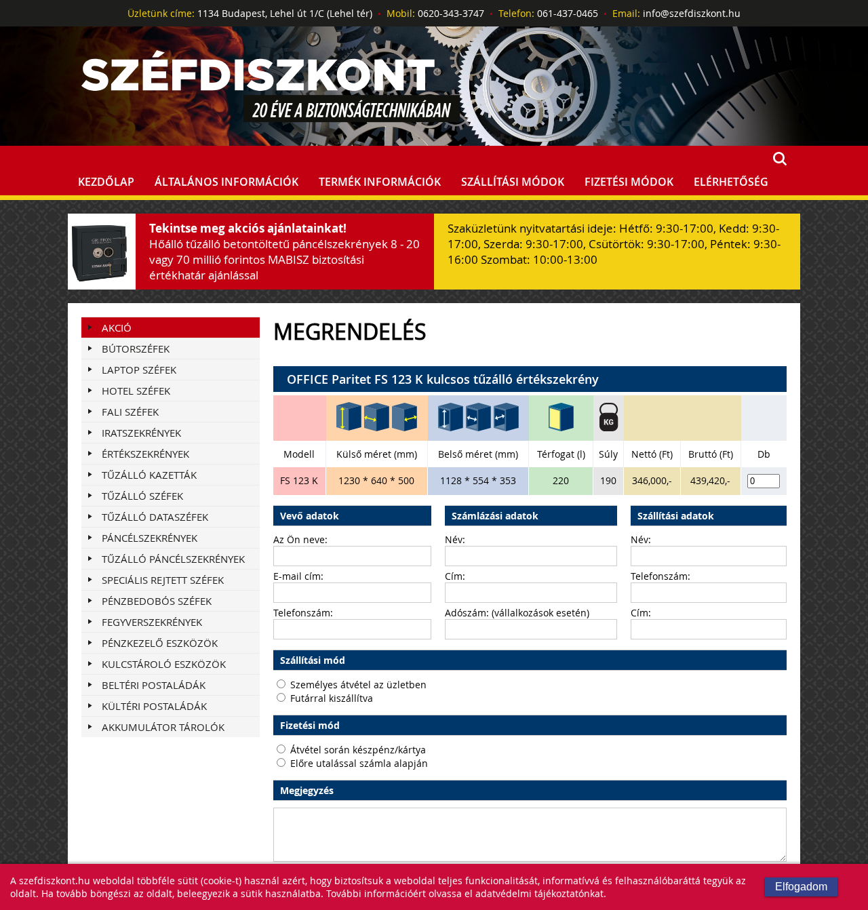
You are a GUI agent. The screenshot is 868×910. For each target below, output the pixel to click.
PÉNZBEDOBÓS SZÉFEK (157, 601)
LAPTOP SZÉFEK (139, 369)
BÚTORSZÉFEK (136, 348)
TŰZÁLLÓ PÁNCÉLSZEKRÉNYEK (173, 559)
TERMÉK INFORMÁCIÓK (380, 181)
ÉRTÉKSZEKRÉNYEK (145, 453)
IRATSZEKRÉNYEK (141, 432)
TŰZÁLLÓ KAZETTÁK (149, 474)
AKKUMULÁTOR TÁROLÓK (163, 727)
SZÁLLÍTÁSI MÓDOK (512, 181)
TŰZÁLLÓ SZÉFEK (142, 495)
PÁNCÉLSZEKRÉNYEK (149, 538)
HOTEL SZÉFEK (136, 390)
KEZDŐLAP (106, 181)
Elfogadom (801, 886)
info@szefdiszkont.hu (692, 13)
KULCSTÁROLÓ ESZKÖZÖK (164, 664)
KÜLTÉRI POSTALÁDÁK (154, 706)
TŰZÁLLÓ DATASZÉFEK (155, 516)
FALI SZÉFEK (130, 411)
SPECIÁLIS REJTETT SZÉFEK (163, 580)
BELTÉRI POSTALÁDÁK (153, 685)
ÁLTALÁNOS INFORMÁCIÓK (226, 181)
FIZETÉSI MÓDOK (629, 181)
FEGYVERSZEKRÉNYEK (152, 622)
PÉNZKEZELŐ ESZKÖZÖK (160, 643)
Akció (117, 327)
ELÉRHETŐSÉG (731, 181)
